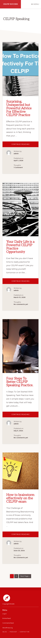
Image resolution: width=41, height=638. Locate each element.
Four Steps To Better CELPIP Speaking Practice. (19, 381)
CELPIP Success (10, 4)
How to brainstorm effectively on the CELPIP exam (20, 498)
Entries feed (6, 618)
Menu (36, 4)
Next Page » (25, 575)
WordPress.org (7, 628)
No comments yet (21, 304)
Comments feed (8, 623)
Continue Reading (25, 145)
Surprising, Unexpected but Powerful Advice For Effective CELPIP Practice (19, 108)
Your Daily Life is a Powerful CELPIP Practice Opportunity (20, 247)
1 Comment (18, 167)
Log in (4, 614)
